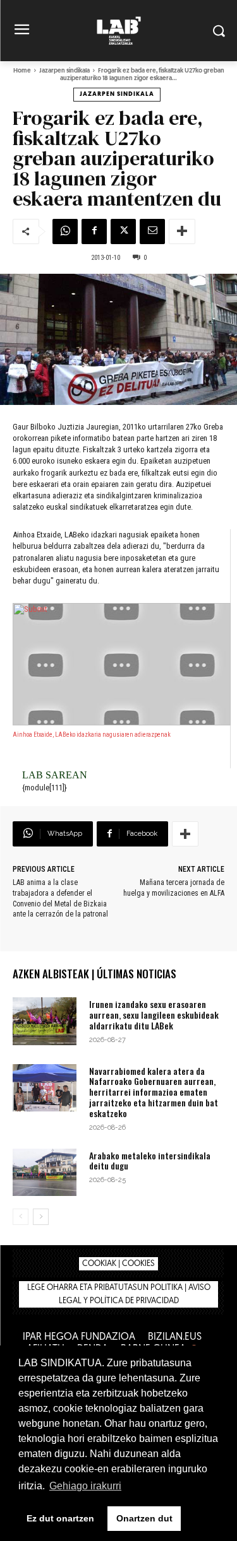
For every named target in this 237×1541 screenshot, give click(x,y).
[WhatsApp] (65, 231)
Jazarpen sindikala (64, 70)
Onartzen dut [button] (144, 1518)
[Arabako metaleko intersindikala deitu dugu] (44, 1172)
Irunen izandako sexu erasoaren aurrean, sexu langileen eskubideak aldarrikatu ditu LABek (154, 1014)
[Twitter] (123, 231)
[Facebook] (94, 231)
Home (22, 70)
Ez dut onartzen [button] (60, 1518)
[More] (182, 231)
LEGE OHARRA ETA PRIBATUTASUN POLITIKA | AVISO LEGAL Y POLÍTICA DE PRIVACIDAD (118, 1294)
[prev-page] (20, 1217)
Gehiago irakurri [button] (85, 1485)
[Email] (152, 231)
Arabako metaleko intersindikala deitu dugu (149, 1161)
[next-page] (41, 1217)
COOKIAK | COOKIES (118, 1264)
